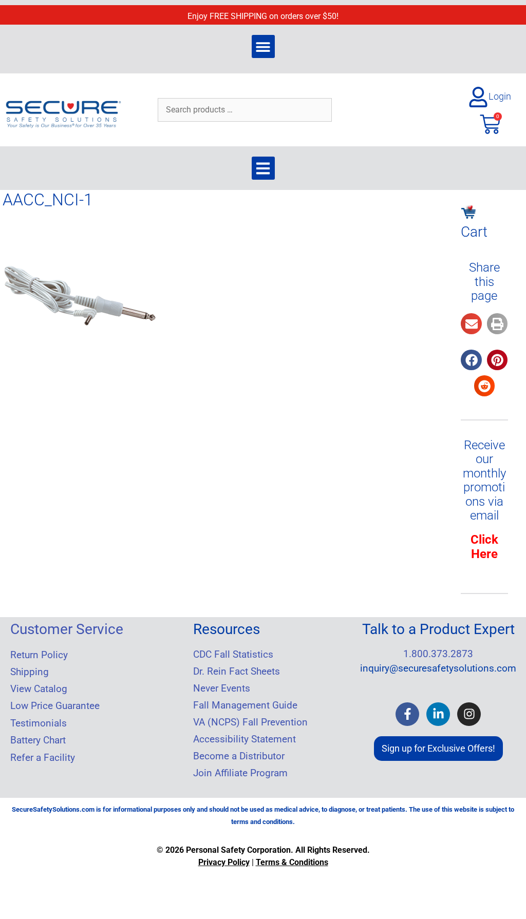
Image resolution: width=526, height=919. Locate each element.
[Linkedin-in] (438, 714)
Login (500, 96)
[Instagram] (469, 714)
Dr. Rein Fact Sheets (236, 671)
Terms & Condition (290, 862)
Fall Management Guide (245, 705)
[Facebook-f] (407, 714)
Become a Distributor (239, 756)
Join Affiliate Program (240, 773)
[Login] (478, 97)
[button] (263, 46)
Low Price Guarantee (55, 706)
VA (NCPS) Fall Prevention (250, 722)
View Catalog (38, 689)
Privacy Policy (224, 862)
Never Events (221, 688)
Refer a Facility (42, 757)
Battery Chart (38, 740)
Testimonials (38, 723)
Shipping (29, 672)
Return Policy (39, 655)
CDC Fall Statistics (233, 654)
